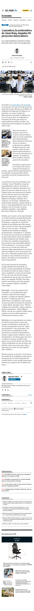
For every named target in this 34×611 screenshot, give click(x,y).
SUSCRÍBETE (25, 10)
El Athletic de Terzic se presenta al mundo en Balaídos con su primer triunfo (16, 475)
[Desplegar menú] (3, 10)
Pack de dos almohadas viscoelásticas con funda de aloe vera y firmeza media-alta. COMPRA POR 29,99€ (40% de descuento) (23, 582)
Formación (15, 20)
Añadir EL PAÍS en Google (9, 66)
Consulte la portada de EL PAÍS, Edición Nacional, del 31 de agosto (19, 25)
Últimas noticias (7, 471)
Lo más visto (5, 498)
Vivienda (10, 20)
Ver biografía (12, 379)
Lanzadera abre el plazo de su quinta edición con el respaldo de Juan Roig (6, 162)
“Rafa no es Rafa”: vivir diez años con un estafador (15, 523)
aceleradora (16, 105)
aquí (25, 414)
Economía (7, 16)
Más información (5, 410)
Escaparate (17, 539)
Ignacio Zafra (17, 55)
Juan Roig (27, 105)
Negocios (29, 20)
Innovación (18, 403)
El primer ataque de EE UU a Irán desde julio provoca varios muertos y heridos (16, 480)
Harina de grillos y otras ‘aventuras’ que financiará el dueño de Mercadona (6, 143)
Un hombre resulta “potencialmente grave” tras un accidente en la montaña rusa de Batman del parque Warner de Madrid (16, 509)
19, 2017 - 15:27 (19, 57)
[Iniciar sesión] (31, 10)
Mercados (4, 20)
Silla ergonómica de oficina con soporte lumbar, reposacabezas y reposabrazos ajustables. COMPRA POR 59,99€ (17, 564)
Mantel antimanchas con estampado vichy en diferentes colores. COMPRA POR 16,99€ (22, 591)
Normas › (30, 394)
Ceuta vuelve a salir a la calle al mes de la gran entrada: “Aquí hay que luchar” (16, 485)
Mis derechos (23, 20)
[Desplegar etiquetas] (31, 403)
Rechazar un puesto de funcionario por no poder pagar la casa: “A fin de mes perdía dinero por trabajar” (17, 514)
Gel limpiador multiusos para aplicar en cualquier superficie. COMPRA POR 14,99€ (22, 572)
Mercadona (11, 403)
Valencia (24, 403)
